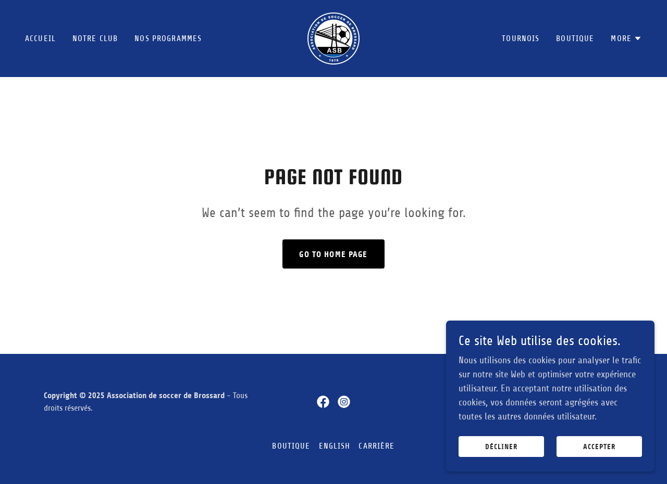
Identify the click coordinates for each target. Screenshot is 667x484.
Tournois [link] (520, 38)
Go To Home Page (333, 254)
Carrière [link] (376, 446)
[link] (333, 38)
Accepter (599, 446)
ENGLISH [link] (335, 446)
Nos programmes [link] (168, 38)
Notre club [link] (95, 38)
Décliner (501, 446)
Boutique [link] (575, 38)
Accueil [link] (40, 38)
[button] (626, 38)
